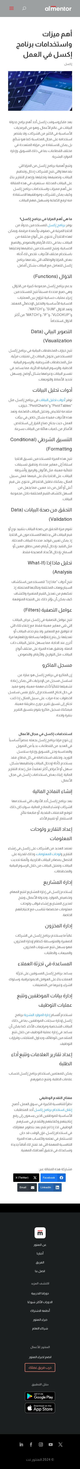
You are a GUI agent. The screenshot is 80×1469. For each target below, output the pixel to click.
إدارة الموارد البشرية (37, 1015)
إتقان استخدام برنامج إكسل (53, 1109)
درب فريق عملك (40, 1367)
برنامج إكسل (56, 225)
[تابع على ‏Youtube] (51, 1445)
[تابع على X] (61, 1445)
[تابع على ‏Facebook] (31, 1445)
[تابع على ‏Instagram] (41, 1445)
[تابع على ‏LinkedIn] (21, 1445)
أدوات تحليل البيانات (52, 400)
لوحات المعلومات (48, 854)
